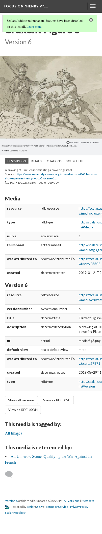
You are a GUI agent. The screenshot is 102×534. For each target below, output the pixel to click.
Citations (54, 161)
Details (36, 161)
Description (16, 161)
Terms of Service (57, 507)
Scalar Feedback (15, 512)
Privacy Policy (79, 507)
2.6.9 (39, 507)
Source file (75, 161)
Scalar (31, 507)
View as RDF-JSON (23, 410)
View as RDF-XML (57, 400)
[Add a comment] (11, 474)
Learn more (34, 26)
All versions (71, 501)
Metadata (87, 501)
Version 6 (11, 501)
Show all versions (21, 400)
